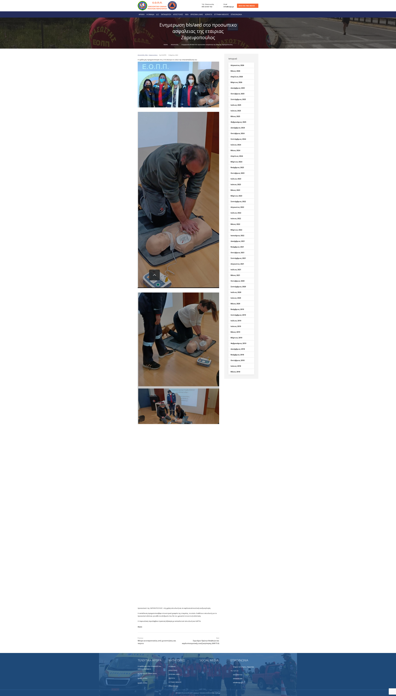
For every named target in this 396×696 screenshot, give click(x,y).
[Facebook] (145, 627)
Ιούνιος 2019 (236, 326)
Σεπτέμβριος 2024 (238, 139)
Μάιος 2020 (235, 303)
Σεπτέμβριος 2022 (238, 201)
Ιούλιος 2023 (236, 179)
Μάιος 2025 (235, 116)
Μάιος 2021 (235, 275)
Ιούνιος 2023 (236, 184)
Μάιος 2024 (235, 150)
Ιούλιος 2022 (236, 213)
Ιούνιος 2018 (236, 366)
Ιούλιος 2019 (236, 320)
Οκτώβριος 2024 (237, 133)
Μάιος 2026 (235, 71)
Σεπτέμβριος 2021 (238, 258)
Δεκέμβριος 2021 (238, 241)
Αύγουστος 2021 (237, 264)
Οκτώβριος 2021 (237, 252)
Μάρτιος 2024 (236, 162)
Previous (140, 638)
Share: (140, 627)
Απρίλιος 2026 (237, 76)
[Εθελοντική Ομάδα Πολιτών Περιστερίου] (150, 6)
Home (166, 44)
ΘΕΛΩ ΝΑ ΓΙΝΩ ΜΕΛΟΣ (247, 6)
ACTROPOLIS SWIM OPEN (147, 673)
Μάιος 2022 (235, 224)
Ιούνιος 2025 (236, 110)
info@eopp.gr (228, 7)
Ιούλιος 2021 (236, 269)
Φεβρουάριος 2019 (238, 343)
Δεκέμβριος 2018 (238, 349)
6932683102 (237, 675)
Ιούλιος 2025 (236, 105)
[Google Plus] (152, 627)
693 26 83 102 (207, 7)
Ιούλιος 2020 (236, 292)
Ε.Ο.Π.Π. (164, 55)
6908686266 (237, 679)
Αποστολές (174, 44)
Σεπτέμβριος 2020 (238, 286)
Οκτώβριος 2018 (237, 360)
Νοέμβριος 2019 (237, 309)
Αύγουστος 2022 (237, 207)
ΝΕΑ (186, 14)
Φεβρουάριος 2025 (238, 122)
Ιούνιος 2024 (236, 145)
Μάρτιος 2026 (236, 82)
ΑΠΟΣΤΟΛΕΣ (178, 14)
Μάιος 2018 (235, 371)
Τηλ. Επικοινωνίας (208, 4)
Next (217, 638)
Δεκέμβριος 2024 (238, 127)
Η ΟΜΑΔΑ (150, 14)
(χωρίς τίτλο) (142, 678)
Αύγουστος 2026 (237, 65)
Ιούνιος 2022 (236, 218)
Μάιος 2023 (235, 190)
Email (225, 4)
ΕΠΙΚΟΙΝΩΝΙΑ (236, 14)
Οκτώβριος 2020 (237, 281)
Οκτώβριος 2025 (237, 93)
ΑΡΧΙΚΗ (141, 14)
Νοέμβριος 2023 (237, 167)
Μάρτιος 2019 (236, 337)
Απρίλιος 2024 (237, 156)
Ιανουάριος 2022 (237, 235)
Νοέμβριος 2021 (237, 247)
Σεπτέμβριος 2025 (238, 99)
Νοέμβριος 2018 (237, 354)
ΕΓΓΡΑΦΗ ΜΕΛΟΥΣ (221, 14)
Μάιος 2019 (235, 332)
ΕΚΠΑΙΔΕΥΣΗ (166, 14)
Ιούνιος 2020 (236, 298)
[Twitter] (149, 627)
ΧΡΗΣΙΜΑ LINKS (196, 14)
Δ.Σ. (157, 14)
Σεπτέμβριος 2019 (238, 315)
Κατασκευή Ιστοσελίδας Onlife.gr (210, 693)
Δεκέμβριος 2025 (238, 88)
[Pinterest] (156, 627)
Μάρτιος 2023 (236, 196)
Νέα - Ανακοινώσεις (151, 55)
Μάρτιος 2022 (236, 230)
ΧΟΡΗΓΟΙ (208, 14)
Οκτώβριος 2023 (237, 173)
